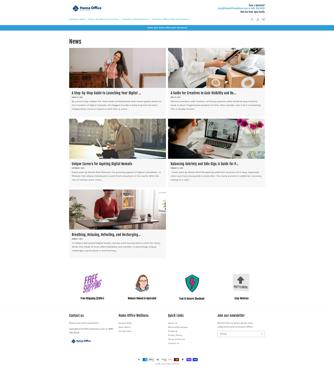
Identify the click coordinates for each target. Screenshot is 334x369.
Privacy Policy (175, 335)
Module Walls (125, 323)
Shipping (172, 331)
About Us (172, 323)
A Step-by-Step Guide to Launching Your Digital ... (106, 93)
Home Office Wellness (170, 364)
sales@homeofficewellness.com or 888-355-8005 (241, 8)
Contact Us (173, 343)
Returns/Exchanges (178, 327)
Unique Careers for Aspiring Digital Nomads (102, 164)
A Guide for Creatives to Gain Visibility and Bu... (203, 93)
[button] (252, 19)
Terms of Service (176, 339)
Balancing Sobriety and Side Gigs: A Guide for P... (204, 164)
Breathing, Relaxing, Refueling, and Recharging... (106, 235)
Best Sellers (125, 327)
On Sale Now (125, 331)
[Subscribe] (261, 334)
